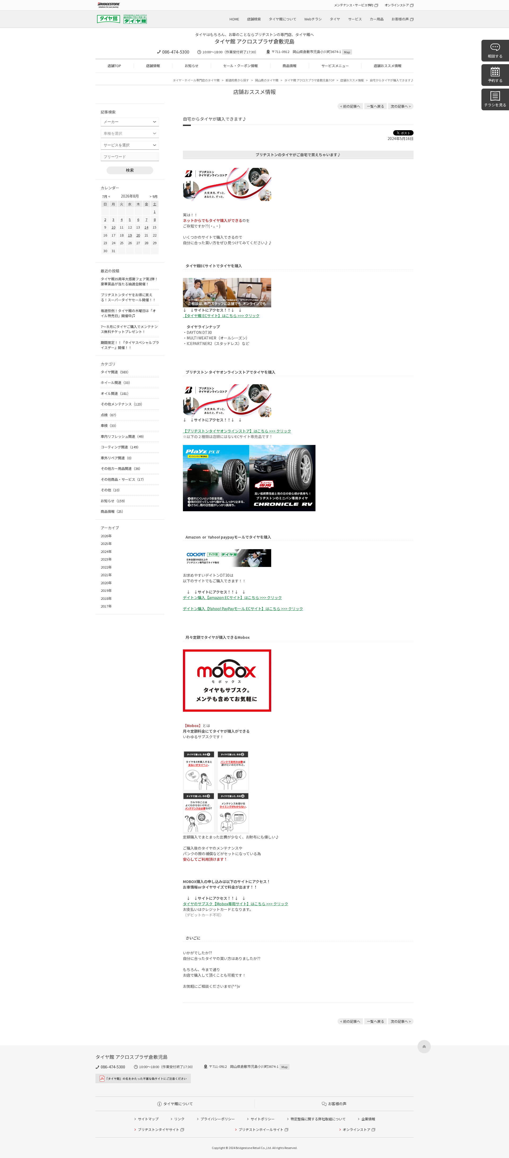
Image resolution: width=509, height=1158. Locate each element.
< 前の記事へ (350, 106)
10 (113, 227)
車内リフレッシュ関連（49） (123, 436)
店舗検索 (254, 18)
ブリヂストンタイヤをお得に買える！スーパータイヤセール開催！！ (128, 297)
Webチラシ (313, 18)
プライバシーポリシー (217, 1118)
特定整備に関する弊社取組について (318, 1118)
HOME (234, 18)
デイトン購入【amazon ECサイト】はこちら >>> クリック (232, 597)
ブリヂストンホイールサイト (261, 1129)
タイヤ (335, 18)
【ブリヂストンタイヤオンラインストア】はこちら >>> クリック (237, 431)
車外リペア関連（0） (117, 457)
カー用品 (377, 18)
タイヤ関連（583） (115, 371)
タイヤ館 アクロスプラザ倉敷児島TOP (309, 80)
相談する (495, 56)
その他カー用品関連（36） (121, 468)
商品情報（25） (113, 511)
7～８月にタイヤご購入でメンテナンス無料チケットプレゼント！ (129, 329)
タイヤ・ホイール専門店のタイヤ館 (196, 80)
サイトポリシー (263, 1118)
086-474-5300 (175, 52)
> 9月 (154, 196)
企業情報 (368, 1118)
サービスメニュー (335, 65)
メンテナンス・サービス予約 (353, 5)
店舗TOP (114, 65)
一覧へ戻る (375, 106)
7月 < (106, 196)
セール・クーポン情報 (240, 65)
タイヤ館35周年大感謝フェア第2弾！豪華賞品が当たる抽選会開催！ (129, 281)
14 (146, 227)
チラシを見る (495, 104)
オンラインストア (397, 5)
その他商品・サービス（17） (123, 479)
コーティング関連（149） (121, 446)
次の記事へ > (401, 106)
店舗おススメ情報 (387, 65)
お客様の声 (400, 18)
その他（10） (111, 489)
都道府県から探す (237, 80)
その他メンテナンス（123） (122, 404)
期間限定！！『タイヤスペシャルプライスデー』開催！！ (130, 345)
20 (138, 235)
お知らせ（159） (114, 500)
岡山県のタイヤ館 (266, 80)
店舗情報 (153, 65)
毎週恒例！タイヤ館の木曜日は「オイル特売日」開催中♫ (128, 313)
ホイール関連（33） (116, 382)
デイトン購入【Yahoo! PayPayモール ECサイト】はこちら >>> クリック (243, 608)
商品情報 (289, 65)
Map (347, 52)
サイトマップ (148, 1118)
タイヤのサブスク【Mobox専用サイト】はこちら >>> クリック (235, 903)
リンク (179, 1118)
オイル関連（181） (115, 393)
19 (130, 235)
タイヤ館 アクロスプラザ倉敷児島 (254, 41)
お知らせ (192, 65)
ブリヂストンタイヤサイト (158, 1129)
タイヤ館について (282, 18)
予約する (495, 80)
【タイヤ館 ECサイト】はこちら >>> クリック (221, 315)
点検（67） (109, 414)
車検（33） (109, 425)
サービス (355, 18)
